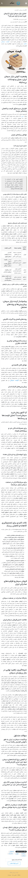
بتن (22, 116)
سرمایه (23, 854)
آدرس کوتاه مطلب (14, 863)
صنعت (24, 856)
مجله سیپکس (22, 10)
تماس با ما (14, 875)
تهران (17, 854)
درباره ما (9, 875)
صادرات (10, 854)
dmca (19, 875)
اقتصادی (16, 10)
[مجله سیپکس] (14, 3)
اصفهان (11, 851)
